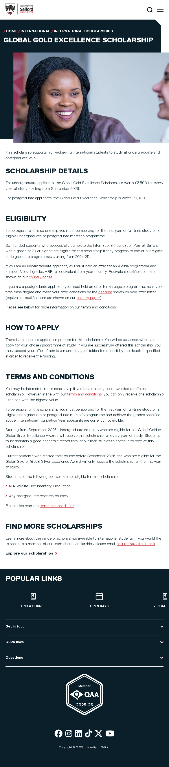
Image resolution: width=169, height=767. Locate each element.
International (35, 31)
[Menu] (160, 10)
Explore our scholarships (29, 553)
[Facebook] (58, 734)
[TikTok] (88, 734)
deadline (105, 292)
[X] (99, 734)
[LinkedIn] (78, 734)
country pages (40, 277)
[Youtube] (109, 734)
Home (11, 31)
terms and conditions (84, 394)
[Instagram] (68, 734)
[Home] (19, 14)
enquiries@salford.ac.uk (136, 544)
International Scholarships (83, 31)
